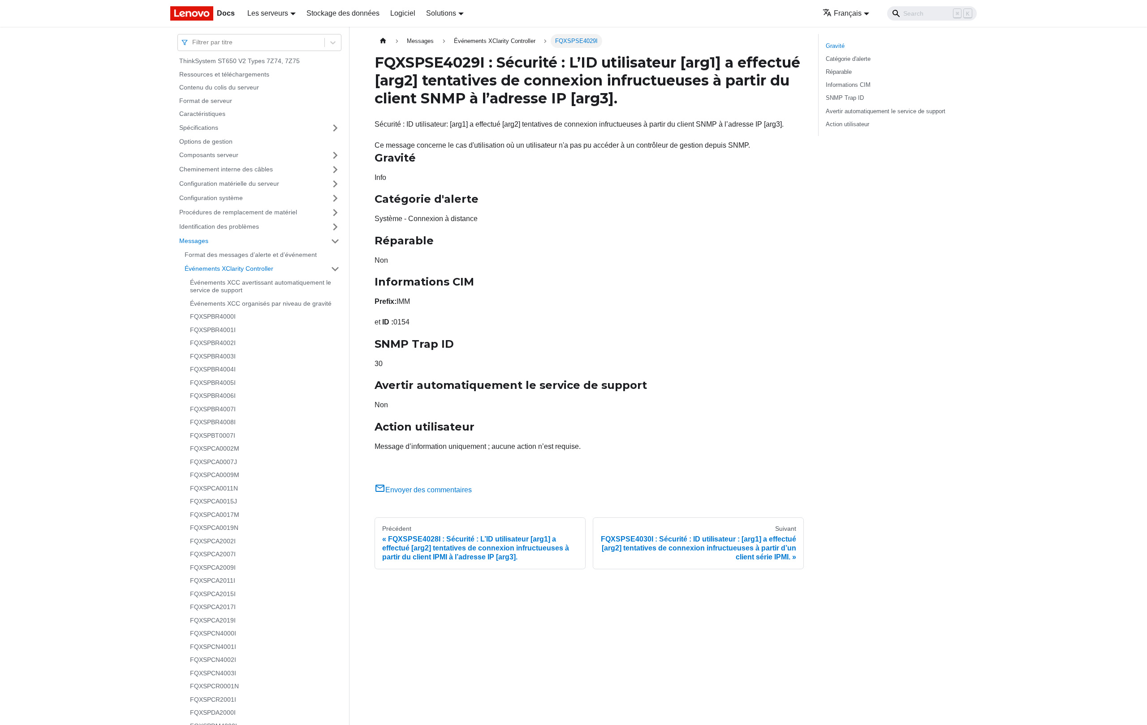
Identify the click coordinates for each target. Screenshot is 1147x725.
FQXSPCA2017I (213, 606)
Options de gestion (206, 141)
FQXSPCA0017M (214, 514)
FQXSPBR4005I (213, 382)
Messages (193, 240)
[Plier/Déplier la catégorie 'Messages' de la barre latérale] (335, 241)
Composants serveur (208, 154)
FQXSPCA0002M (214, 448)
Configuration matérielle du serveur (229, 183)
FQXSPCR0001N (214, 686)
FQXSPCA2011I (212, 580)
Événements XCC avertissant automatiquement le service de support (260, 286)
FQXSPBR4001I (213, 329)
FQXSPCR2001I (213, 699)
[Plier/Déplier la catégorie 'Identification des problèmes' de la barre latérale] (335, 227)
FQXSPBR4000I (213, 316)
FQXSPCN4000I (213, 633)
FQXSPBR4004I (213, 369)
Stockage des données (342, 13)
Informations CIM (848, 84)
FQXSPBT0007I (212, 435)
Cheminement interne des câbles (226, 169)
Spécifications (198, 127)
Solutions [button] (441, 13)
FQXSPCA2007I (213, 554)
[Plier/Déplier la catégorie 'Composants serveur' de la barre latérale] (335, 155)
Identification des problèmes (219, 226)
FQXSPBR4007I (213, 409)
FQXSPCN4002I (213, 659)
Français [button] (848, 13)
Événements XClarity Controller (229, 268)
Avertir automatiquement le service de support (885, 111)
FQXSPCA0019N (214, 527)
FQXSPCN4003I (213, 673)
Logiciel (402, 13)
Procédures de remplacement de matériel (238, 212)
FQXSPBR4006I (213, 395)
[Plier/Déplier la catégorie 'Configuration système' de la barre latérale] (335, 198)
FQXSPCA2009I (213, 567)
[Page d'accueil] (383, 41)
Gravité (835, 46)
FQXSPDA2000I (213, 712)
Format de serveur (205, 100)
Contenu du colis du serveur (219, 87)
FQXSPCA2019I (213, 620)
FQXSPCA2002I (213, 541)
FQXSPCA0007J (213, 461)
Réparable (839, 71)
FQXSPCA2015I (213, 593)
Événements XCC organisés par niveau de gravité (261, 303)
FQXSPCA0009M (214, 474)
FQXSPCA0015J (213, 501)
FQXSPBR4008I (213, 422)
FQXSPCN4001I (213, 646)
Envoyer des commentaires (428, 490)
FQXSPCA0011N (214, 488)
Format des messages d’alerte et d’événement (251, 254)
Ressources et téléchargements (224, 74)
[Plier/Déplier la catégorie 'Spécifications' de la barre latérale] (335, 128)
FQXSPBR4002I (213, 342)
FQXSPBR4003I (213, 356)
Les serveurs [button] (267, 13)
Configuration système (211, 197)
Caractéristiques (202, 113)
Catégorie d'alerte (848, 58)
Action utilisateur (847, 124)
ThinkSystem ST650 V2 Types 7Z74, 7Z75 (239, 60)
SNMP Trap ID (845, 97)
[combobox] (193, 42)
